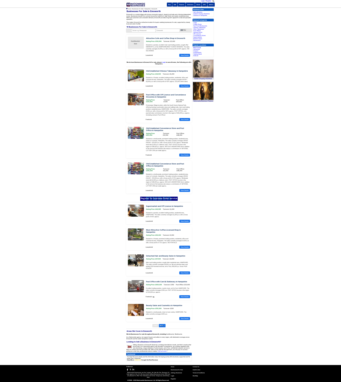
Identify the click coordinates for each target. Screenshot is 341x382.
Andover (195, 55)
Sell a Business (197, 12)
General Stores (197, 32)
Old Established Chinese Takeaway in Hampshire (167, 71)
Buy (169, 4)
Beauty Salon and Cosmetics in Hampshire (164, 305)
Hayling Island (197, 54)
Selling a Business (176, 372)
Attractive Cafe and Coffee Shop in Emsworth (165, 38)
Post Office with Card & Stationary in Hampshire (166, 282)
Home (129, 9)
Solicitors (190, 4)
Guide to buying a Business (201, 14)
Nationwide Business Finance (203, 101)
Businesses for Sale (137, 9)
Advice (211, 4)
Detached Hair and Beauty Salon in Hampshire (165, 256)
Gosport (195, 51)
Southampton (197, 52)
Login (203, 1)
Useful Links (196, 369)
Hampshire (148, 9)
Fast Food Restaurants (200, 26)
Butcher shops (197, 39)
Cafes (195, 23)
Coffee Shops (197, 24)
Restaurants (197, 40)
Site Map (195, 375)
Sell (175, 4)
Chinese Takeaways (199, 27)
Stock (198, 4)
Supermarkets (197, 37)
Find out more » (162, 351)
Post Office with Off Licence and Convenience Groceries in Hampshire (166, 96)
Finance (181, 4)
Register (208, 1)
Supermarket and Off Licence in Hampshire (164, 206)
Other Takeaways (198, 29)
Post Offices (197, 31)
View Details (185, 55)
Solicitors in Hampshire (200, 15)
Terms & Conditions (199, 372)
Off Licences (197, 34)
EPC (204, 4)
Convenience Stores (199, 35)
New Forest (197, 47)
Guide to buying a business (203, 78)
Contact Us (196, 366)
